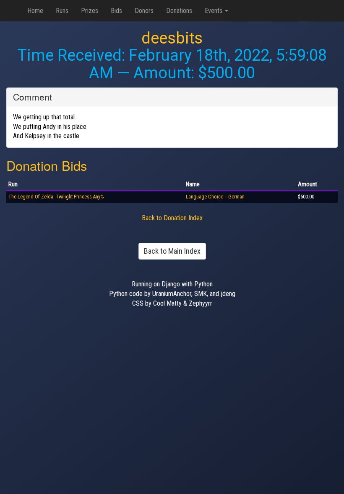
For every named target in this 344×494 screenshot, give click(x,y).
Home (35, 11)
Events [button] (214, 11)
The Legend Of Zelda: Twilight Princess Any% (56, 197)
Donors (144, 11)
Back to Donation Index (172, 218)
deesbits (172, 38)
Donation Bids (46, 165)
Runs (62, 11)
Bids (116, 11)
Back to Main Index (172, 251)
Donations (179, 11)
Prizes (89, 11)
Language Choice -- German (215, 197)
